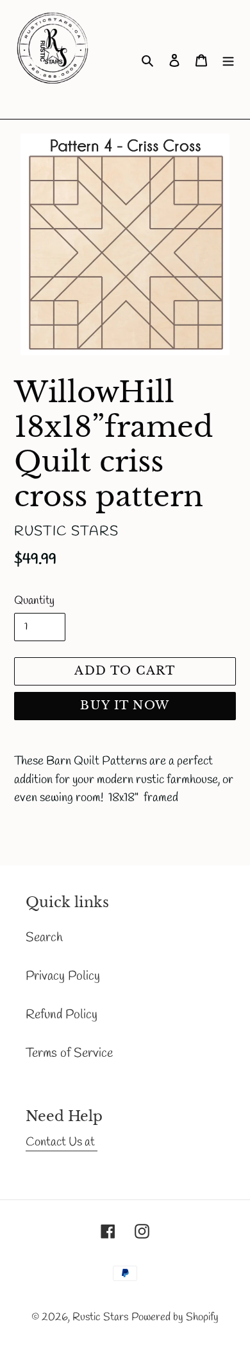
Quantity (34, 600)
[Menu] (228, 60)
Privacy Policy (63, 976)
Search (44, 937)
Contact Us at (61, 1142)
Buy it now (124, 705)
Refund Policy (61, 1014)
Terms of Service (69, 1053)
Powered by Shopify (175, 1317)
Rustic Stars (100, 1317)
